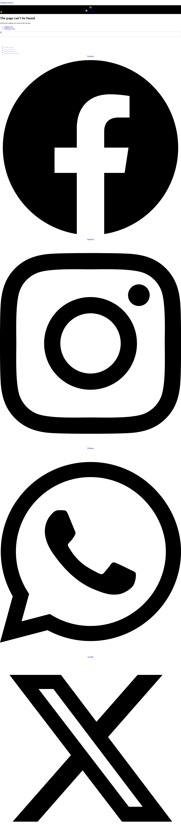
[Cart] (0, 13)
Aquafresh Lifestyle (6, 2)
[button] (90, 7)
